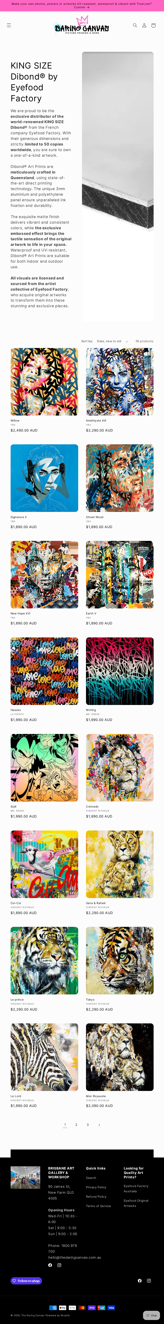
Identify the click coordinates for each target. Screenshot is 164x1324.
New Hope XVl (21, 613)
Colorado (92, 806)
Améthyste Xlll (96, 420)
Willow (15, 420)
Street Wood (94, 517)
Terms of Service (98, 1206)
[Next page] (99, 1125)
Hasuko (16, 710)
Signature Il (19, 517)
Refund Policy (96, 1196)
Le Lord (16, 1096)
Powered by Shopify (58, 1315)
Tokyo (90, 999)
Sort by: (87, 341)
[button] (8, 25)
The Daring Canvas (33, 1315)
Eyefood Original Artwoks (136, 1203)
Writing (91, 710)
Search (91, 1178)
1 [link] (65, 1125)
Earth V (91, 613)
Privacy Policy (96, 1187)
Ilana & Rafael (96, 903)
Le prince (17, 999)
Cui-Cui (16, 903)
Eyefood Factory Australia (136, 1188)
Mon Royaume (96, 1096)
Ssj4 (14, 806)
